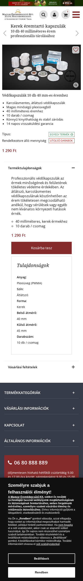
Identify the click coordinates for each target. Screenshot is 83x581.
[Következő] (77, 34)
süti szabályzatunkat (48, 544)
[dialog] (41, 529)
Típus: (6, 134)
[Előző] (5, 34)
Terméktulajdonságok (25, 168)
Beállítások (41, 558)
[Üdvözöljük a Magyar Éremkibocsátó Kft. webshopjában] (54, 14)
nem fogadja (65, 524)
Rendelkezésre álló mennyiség (24, 141)
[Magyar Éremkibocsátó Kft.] (18, 14)
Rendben (41, 572)
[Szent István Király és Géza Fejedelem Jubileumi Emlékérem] (41, 3)
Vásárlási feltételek (22, 367)
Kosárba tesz (41, 247)
